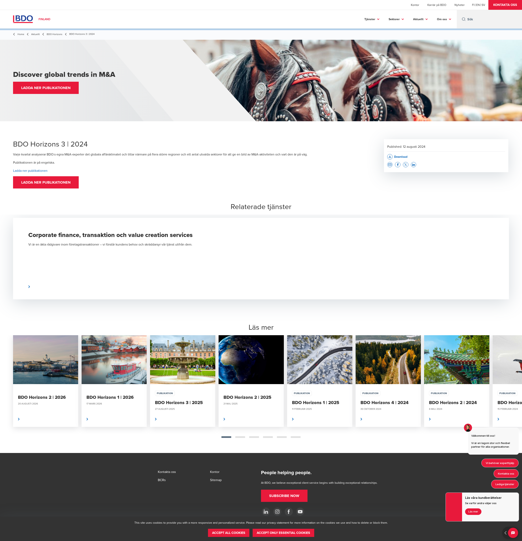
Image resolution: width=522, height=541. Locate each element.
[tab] (226, 437)
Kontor (415, 5)
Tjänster (369, 19)
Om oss (442, 19)
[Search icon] (464, 19)
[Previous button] (7, 394)
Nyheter (460, 5)
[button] (505, 5)
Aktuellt (418, 19)
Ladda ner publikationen (30, 170)
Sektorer (394, 19)
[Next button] (515, 394)
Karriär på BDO (436, 5)
